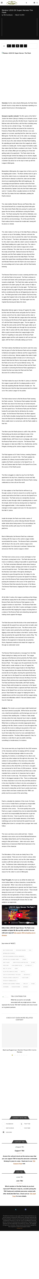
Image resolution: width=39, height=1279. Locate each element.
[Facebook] (24, 2)
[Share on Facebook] (13, 45)
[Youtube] (32, 2)
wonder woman (16, 986)
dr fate (33, 962)
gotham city (28, 965)
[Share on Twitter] (17, 45)
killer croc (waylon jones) (10, 971)
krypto (23, 971)
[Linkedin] (30, 2)
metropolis (27, 974)
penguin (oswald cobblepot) (11, 977)
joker (16, 968)
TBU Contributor (8, 15)
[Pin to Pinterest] (21, 45)
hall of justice (7, 968)
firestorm (6, 965)
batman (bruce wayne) (9, 953)
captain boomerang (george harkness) (13, 956)
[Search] (37, 2)
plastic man (25, 977)
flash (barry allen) (17, 965)
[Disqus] (19, 1082)
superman (6, 986)
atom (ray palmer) (21, 950)
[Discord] (34, 2)
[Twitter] (26, 2)
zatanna (25, 986)
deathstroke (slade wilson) (20, 962)
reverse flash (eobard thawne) (11, 983)
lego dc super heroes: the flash (12, 974)
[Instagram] (28, 2)
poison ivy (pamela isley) (9, 980)
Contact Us (19, 1228)
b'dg (30, 950)
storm (33, 983)
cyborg (24, 959)
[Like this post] (9, 45)
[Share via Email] (25, 45)
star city (25, 983)
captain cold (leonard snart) (11, 959)
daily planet (6, 962)
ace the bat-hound (8, 950)
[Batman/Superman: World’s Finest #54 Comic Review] (19, 1036)
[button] (3, 1039)
